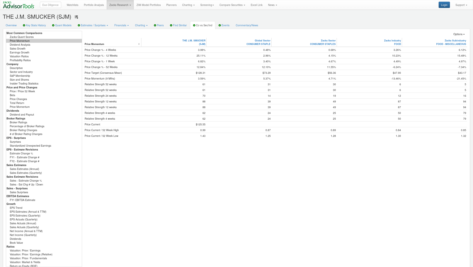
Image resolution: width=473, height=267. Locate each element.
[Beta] (44, 95)
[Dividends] (44, 239)
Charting (187, 5)
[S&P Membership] (44, 76)
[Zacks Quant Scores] (44, 37)
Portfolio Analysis (94, 5)
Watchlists (72, 5)
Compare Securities (231, 5)
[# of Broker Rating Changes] (44, 134)
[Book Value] (44, 243)
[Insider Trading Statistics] (44, 83)
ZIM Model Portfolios (149, 5)
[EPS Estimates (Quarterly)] (44, 215)
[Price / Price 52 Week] (44, 91)
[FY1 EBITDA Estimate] (44, 200)
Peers (160, 25)
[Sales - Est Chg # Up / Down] (44, 184)
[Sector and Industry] (44, 72)
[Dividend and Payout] (44, 114)
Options (458, 34)
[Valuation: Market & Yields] (44, 262)
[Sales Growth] (44, 48)
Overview (11, 25)
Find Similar (179, 25)
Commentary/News (247, 25)
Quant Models (63, 25)
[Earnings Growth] (44, 52)
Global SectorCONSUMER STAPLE (258, 42)
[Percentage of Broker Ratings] (44, 126)
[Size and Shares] (44, 80)
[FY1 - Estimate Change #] (44, 157)
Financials (120, 25)
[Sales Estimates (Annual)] (44, 169)
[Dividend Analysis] (44, 45)
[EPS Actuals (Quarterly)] (44, 219)
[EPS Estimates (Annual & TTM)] (44, 212)
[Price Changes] (44, 99)
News (271, 5)
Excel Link (257, 5)
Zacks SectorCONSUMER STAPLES (323, 42)
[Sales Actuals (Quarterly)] (44, 227)
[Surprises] (44, 142)
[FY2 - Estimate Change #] (44, 161)
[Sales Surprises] (44, 192)
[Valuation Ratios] (44, 56)
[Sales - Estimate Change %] (44, 180)
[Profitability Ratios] (44, 60)
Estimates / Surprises (93, 25)
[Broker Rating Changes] (44, 130)
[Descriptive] (44, 68)
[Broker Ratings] (44, 122)
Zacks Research (119, 5)
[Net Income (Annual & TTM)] (44, 231)
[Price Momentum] (44, 41)
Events (225, 25)
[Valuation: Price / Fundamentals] (44, 258)
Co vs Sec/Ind (203, 25)
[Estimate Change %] (44, 153)
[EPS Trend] (44, 208)
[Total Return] (44, 103)
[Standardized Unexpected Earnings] (44, 146)
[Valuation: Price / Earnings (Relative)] (44, 254)
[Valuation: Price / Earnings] (44, 250)
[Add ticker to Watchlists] (76, 17)
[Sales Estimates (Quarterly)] (44, 173)
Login (444, 5)
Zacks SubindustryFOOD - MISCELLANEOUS (451, 42)
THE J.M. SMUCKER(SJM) (193, 42)
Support (460, 5)
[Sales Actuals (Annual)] (44, 223)
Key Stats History (35, 25)
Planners (171, 5)
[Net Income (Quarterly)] (44, 235)
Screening (206, 5)
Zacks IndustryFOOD (392, 42)
